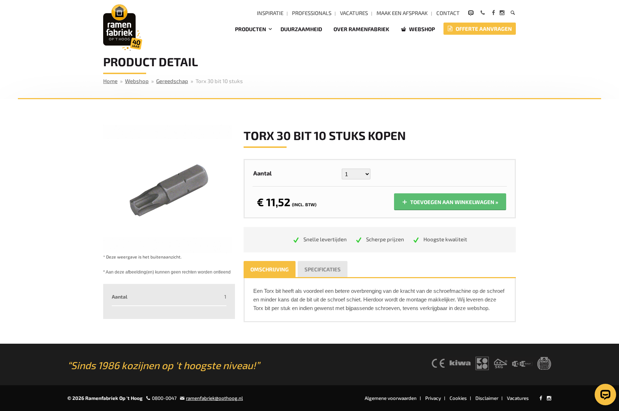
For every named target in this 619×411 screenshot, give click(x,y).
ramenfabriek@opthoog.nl (214, 398)
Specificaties (322, 269)
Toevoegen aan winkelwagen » (453, 202)
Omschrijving (269, 269)
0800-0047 (164, 398)
